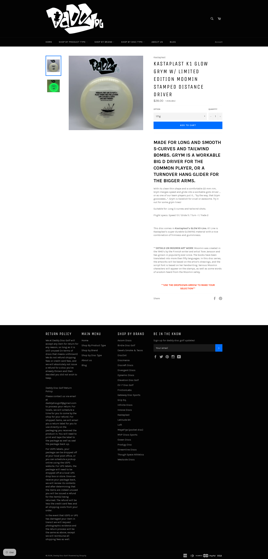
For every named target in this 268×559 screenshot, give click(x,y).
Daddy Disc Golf (60, 555)
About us (157, 42)
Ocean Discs (124, 439)
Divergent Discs (126, 370)
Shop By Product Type (72, 42)
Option (157, 109)
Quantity (212, 109)
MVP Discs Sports (127, 434)
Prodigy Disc (125, 444)
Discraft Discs (125, 365)
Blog (173, 42)
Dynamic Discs (126, 375)
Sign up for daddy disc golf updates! (174, 340)
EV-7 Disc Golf (125, 385)
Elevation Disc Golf (128, 380)
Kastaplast (124, 414)
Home (49, 42)
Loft (120, 424)
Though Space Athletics (131, 454)
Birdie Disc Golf (126, 345)
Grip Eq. (122, 399)
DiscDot (122, 355)
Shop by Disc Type (132, 42)
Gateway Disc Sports (129, 395)
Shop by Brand (103, 42)
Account (218, 42)
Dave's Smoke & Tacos (130, 350)
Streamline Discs (127, 449)
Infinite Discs (125, 404)
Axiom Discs (125, 340)
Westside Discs (126, 459)
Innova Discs (125, 409)
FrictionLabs (125, 390)
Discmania (124, 360)
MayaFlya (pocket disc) (130, 429)
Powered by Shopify (77, 555)
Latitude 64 (124, 419)
